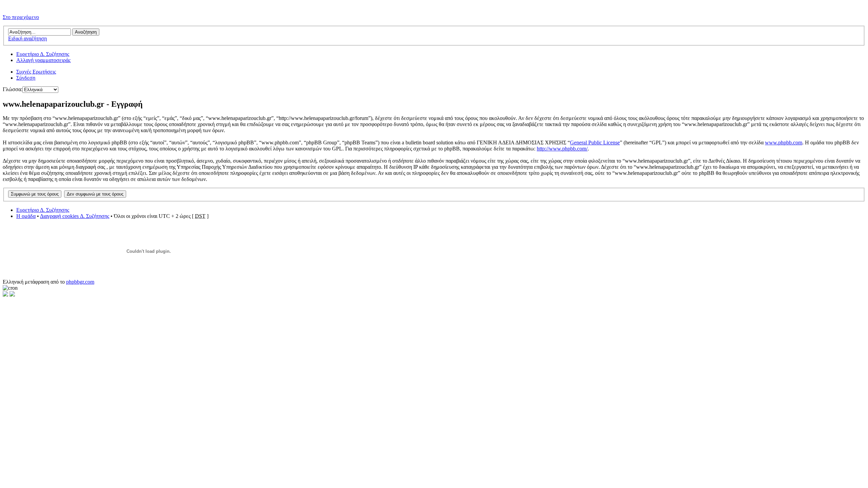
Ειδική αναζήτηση (27, 38)
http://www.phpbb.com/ (562, 148)
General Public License (595, 142)
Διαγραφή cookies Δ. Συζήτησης (74, 216)
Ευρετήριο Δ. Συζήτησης (42, 54)
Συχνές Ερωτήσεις (36, 72)
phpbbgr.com (80, 282)
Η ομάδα (26, 216)
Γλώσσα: (12, 89)
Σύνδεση (25, 78)
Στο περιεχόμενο (21, 17)
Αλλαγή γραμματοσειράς (43, 60)
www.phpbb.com (783, 142)
